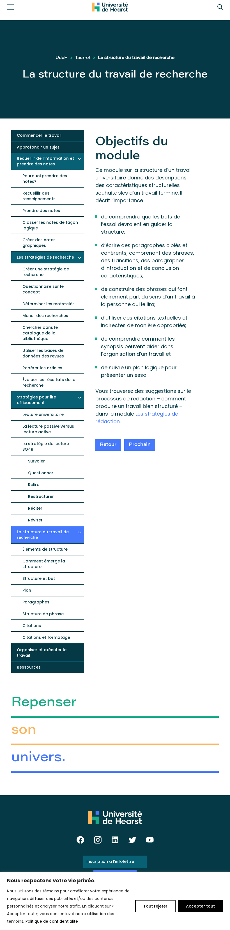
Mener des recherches (45, 315)
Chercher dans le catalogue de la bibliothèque (40, 333)
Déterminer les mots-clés (48, 304)
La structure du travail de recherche (43, 534)
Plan (26, 590)
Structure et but (38, 578)
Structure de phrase (43, 614)
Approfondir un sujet (38, 147)
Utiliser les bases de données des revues (43, 353)
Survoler (36, 461)
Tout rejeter (155, 906)
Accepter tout (200, 906)
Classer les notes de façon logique (50, 225)
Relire (33, 484)
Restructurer (41, 496)
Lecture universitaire (43, 414)
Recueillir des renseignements (39, 196)
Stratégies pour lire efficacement (36, 399)
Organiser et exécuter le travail (41, 652)
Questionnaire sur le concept (43, 289)
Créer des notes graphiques (39, 242)
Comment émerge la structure (43, 563)
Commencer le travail (39, 135)
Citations (31, 625)
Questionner (40, 473)
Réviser (35, 520)
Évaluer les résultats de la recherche (48, 382)
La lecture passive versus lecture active (48, 429)
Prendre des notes (41, 210)
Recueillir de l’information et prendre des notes (45, 161)
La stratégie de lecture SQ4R (45, 446)
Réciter (35, 508)
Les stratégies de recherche (45, 257)
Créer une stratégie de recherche (45, 271)
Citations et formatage (46, 637)
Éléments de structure (45, 549)
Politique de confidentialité (52, 921)
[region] (115, 901)
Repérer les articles (42, 368)
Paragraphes (35, 602)
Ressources (29, 667)
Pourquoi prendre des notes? (44, 178)
